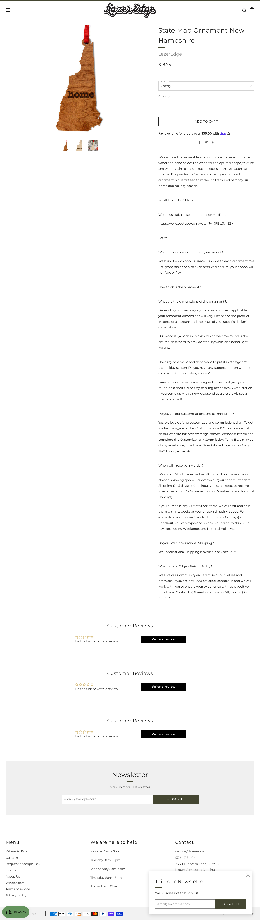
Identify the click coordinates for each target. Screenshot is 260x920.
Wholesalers (15, 883)
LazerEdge (170, 54)
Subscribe (176, 799)
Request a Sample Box (23, 864)
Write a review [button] (163, 639)
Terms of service (18, 889)
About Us (13, 876)
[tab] (65, 145)
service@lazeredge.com (193, 851)
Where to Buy (16, 851)
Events (11, 870)
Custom (12, 857)
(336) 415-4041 (186, 857)
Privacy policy (16, 895)
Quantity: (164, 96)
